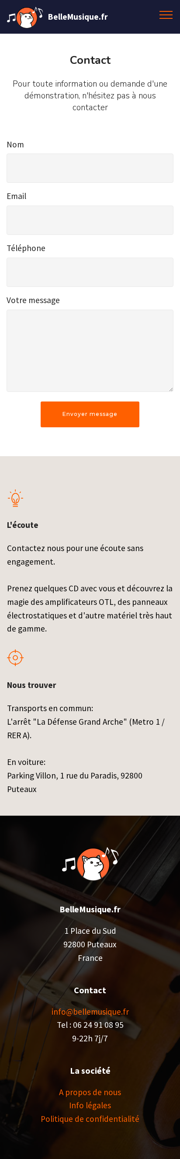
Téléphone (26, 248)
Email (16, 196)
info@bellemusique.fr (90, 1011)
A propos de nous (90, 1092)
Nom (15, 144)
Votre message (33, 300)
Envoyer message (90, 414)
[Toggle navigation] (166, 14)
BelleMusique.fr (77, 17)
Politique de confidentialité (90, 1119)
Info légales (90, 1105)
